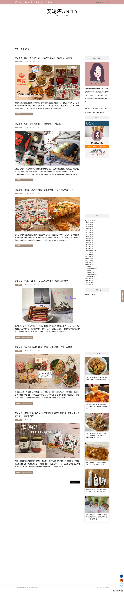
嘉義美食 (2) (89, 240)
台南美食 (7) (89, 238)
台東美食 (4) (89, 246)
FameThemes (106, 587)
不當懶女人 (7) (90, 252)
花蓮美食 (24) (89, 244)
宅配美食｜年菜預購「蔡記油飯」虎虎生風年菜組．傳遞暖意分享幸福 (43, 58)
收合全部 (92, 220)
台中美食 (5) (89, 232)
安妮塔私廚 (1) (90, 258)
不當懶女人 (38, 2)
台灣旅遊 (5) (89, 284)
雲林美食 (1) (89, 236)
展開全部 (87, 220)
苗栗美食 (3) (89, 230)
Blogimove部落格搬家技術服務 (115, 591)
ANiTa (26, 61)
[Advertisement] (62, 33)
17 (39, 127)
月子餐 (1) (90, 266)
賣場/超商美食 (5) (92, 274)
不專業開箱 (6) (90, 254)
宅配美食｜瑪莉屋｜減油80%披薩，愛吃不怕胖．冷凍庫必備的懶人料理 (44, 190)
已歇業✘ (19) (89, 262)
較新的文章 (74, 482)
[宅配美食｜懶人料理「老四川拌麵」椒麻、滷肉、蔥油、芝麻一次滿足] (47, 371)
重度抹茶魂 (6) (90, 282)
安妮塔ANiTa (62, 11)
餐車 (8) (90, 270)
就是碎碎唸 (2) (90, 256)
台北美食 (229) (90, 226)
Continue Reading (26, 114)
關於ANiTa (18, 2)
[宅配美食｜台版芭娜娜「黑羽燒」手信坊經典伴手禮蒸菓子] (47, 148)
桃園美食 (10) (89, 228)
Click (122, 296)
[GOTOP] (121, 585)
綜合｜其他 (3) (90, 260)
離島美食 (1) (89, 248)
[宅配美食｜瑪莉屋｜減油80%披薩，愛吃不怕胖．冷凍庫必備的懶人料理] (47, 214)
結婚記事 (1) (89, 222)
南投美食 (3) (89, 234)
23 (39, 193)
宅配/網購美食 (19, 61)
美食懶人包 (48, 2)
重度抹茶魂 (28, 2)
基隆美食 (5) (89, 280)
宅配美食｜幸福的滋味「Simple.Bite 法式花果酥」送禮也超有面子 (41, 281)
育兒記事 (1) (89, 224)
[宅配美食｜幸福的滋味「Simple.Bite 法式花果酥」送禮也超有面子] (47, 305)
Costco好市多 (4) (90, 276)
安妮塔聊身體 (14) (91, 250)
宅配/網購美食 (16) (93, 268)
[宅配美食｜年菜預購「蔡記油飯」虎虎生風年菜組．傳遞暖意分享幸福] (47, 82)
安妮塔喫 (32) (89, 264)
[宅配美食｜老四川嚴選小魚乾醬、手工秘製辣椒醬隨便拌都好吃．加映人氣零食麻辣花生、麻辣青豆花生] (47, 440)
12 (39, 61)
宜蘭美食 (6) (89, 242)
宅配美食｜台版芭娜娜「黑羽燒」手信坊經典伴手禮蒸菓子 (39, 124)
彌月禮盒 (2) (91, 272)
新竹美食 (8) (89, 278)
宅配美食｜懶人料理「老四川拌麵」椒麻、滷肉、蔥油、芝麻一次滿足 (43, 347)
